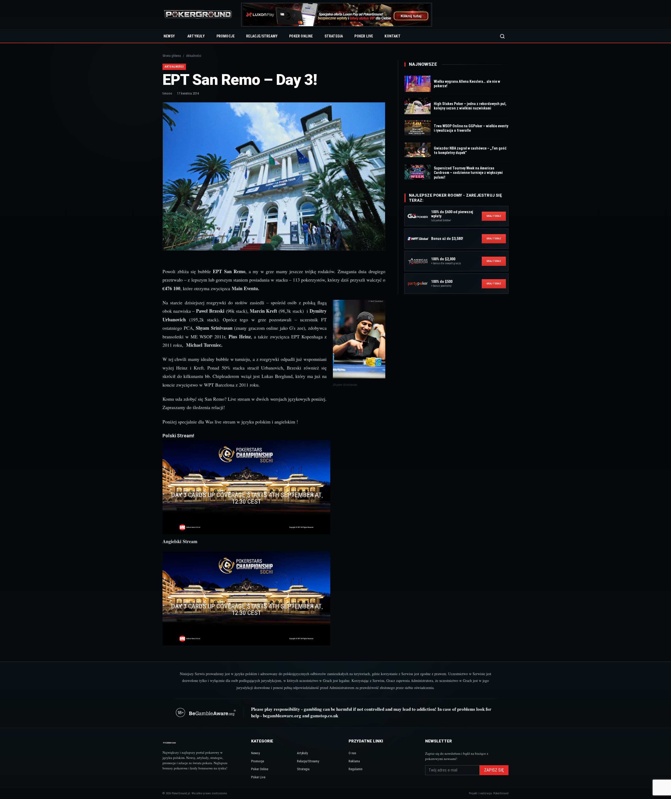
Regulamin (355, 769)
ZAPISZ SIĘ (494, 770)
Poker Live (363, 36)
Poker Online (301, 36)
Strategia (333, 36)
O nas (352, 753)
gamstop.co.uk (324, 715)
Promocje (226, 36)
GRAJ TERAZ (493, 215)
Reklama (354, 761)
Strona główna (172, 56)
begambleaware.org (282, 715)
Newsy (169, 36)
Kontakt (392, 36)
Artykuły (196, 36)
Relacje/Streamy (262, 36)
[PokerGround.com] (198, 15)
